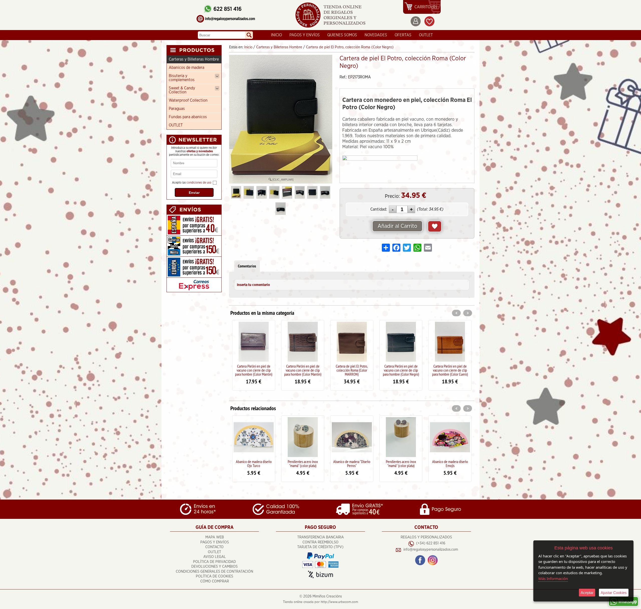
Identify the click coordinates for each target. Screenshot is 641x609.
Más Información (553, 578)
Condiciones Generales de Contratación (214, 571)
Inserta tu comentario (253, 285)
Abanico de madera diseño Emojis (450, 463)
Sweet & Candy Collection (182, 90)
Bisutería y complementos (182, 78)
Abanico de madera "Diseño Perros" (351, 463)
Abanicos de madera (186, 68)
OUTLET (426, 35)
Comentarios (247, 266)
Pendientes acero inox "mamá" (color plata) (303, 463)
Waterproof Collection (188, 100)
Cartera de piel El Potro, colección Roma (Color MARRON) (352, 370)
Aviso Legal (214, 557)
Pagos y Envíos (304, 35)
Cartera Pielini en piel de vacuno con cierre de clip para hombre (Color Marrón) (253, 370)
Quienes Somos (342, 35)
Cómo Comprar (214, 581)
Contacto (214, 547)
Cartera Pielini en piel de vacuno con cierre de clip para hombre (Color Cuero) (450, 370)
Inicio (276, 35)
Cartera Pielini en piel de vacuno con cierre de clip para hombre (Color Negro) (401, 370)
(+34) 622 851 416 (430, 543)
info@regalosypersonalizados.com (430, 549)
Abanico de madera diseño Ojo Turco (254, 463)
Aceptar (587, 592)
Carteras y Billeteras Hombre (194, 59)
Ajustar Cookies (614, 592)
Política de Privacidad (214, 562)
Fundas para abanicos (188, 117)
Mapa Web (214, 537)
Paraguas (177, 109)
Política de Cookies (214, 576)
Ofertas (403, 35)
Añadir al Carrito (397, 226)
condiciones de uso (199, 182)
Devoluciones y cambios (214, 566)
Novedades (376, 35)
